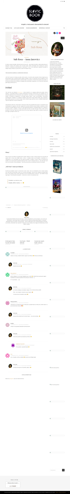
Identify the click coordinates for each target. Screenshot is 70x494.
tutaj (21, 182)
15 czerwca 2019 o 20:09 (17, 334)
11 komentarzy (45, 207)
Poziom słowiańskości (31, 27)
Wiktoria (9, 207)
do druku (51, 136)
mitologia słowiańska (54, 138)
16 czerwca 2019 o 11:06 (14, 274)
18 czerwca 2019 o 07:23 (17, 288)
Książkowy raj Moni (20, 343)
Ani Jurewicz (20, 92)
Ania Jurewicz (13, 273)
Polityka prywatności (62, 492)
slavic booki (52, 144)
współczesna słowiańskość (55, 146)
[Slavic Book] (35, 14)
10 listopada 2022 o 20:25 (20, 345)
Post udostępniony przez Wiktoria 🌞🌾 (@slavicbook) (23, 147)
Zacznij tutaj (8, 27)
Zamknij (57, 492)
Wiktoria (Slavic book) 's (13, 483)
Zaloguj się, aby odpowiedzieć (27, 264)
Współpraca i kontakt (44, 27)
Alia (11, 354)
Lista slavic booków (19, 27)
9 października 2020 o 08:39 (17, 264)
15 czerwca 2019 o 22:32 (14, 302)
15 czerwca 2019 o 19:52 (17, 365)
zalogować (12, 378)
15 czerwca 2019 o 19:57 (14, 324)
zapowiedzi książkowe (54, 151)
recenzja (27, 57)
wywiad (51, 149)
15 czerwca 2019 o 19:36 (14, 355)
